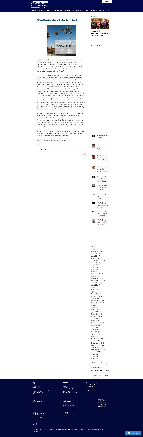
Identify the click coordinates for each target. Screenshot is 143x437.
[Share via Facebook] (37, 149)
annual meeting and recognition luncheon (100, 365)
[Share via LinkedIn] (45, 149)
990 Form (35, 393)
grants (93, 372)
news (106, 375)
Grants (38, 144)
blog (92, 367)
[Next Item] (107, 23)
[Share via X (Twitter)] (41, 149)
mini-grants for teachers (97, 375)
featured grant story (100, 367)
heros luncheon (100, 372)
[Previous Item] (94, 23)
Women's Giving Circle (38, 392)
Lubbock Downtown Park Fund (39, 395)
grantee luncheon (104, 370)
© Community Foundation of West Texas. (45, 429)
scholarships (103, 378)
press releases (95, 378)
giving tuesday (95, 370)
